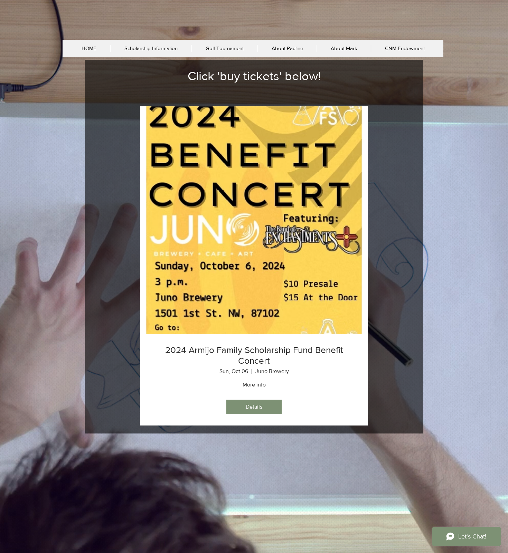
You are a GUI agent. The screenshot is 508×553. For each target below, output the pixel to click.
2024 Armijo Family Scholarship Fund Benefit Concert (254, 355)
